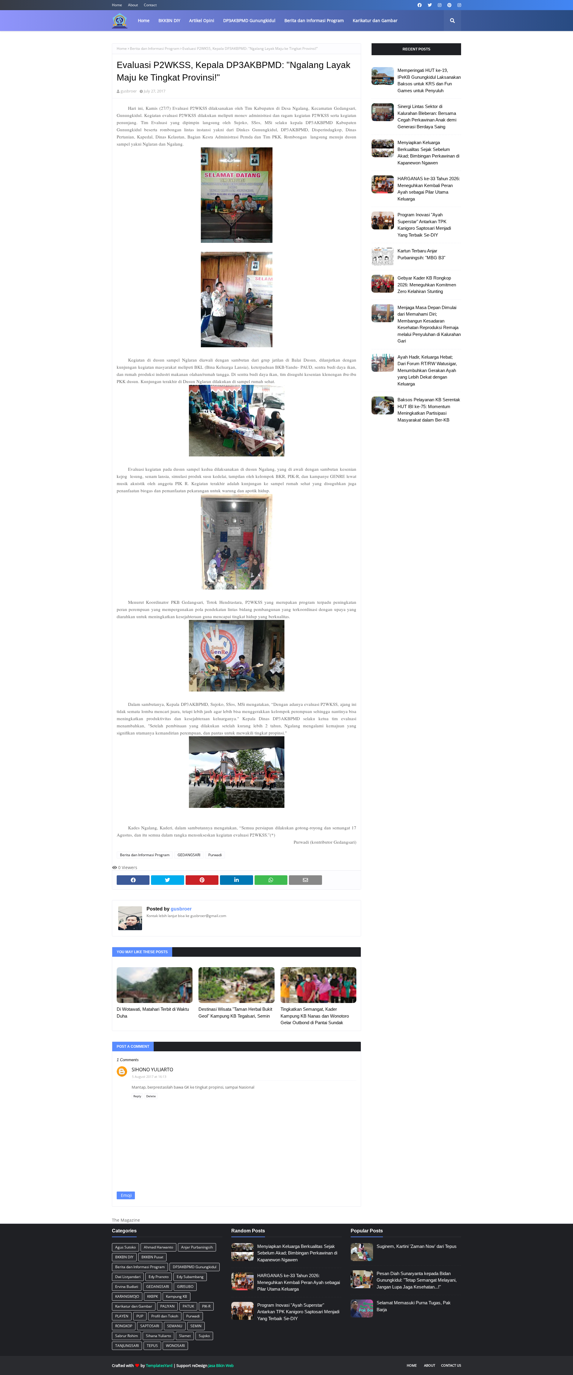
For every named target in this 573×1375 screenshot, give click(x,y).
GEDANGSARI (189, 854)
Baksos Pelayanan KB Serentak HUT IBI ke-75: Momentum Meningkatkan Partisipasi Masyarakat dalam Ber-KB (429, 409)
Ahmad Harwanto (158, 1247)
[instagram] (439, 5)
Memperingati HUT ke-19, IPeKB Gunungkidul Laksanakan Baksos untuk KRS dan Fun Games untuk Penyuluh (429, 80)
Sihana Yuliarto (158, 1335)
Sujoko (204, 1335)
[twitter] (429, 5)
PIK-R (206, 1306)
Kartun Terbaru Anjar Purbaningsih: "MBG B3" (421, 254)
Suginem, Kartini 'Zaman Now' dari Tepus (417, 1246)
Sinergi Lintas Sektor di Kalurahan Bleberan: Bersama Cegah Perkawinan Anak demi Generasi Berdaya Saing (427, 116)
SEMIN (195, 1325)
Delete (151, 1096)
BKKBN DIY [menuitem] (169, 20)
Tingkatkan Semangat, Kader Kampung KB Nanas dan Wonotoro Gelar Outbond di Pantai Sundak (315, 1016)
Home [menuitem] (144, 20)
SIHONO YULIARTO (152, 1069)
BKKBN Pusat (152, 1257)
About (133, 4)
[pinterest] (449, 5)
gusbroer (129, 91)
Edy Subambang (190, 1276)
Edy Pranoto (159, 1276)
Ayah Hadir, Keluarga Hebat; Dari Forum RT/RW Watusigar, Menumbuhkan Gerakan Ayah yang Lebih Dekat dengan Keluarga (427, 370)
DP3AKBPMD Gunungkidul (194, 1266)
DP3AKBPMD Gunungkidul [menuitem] (249, 20)
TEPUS (152, 1345)
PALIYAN (167, 1306)
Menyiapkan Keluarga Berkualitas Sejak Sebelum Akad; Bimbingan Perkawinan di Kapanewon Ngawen (428, 152)
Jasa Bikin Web (221, 1365)
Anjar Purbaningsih (197, 1247)
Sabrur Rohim (126, 1335)
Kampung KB (176, 1296)
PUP (139, 1316)
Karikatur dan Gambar (133, 1306)
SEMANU (174, 1325)
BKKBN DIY (124, 1257)
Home (117, 4)
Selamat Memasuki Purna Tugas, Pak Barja (414, 1306)
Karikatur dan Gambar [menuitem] (375, 20)
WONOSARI (175, 1345)
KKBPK (152, 1296)
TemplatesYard (159, 1365)
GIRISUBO (185, 1286)
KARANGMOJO (127, 1296)
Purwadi (215, 854)
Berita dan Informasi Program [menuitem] (314, 20)
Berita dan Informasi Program (154, 48)
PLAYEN (121, 1316)
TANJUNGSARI (127, 1345)
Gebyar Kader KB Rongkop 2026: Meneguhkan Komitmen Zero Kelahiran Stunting (427, 284)
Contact (150, 4)
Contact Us (451, 1365)
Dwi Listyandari (128, 1276)
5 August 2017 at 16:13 (149, 1076)
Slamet (185, 1335)
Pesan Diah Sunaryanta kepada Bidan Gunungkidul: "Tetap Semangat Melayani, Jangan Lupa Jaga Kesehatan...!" (417, 1280)
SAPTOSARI (149, 1325)
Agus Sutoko (125, 1247)
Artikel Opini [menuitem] (201, 20)
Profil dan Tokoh (164, 1316)
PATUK (188, 1306)
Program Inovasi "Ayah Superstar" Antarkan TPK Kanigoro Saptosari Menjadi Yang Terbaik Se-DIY (424, 224)
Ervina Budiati (126, 1286)
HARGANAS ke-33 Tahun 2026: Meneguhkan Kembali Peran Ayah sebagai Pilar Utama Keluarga (429, 188)
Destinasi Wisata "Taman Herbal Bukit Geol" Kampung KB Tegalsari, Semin (235, 1012)
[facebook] (419, 5)
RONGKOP (123, 1325)
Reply (137, 1096)
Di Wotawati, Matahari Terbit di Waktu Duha (153, 1012)
